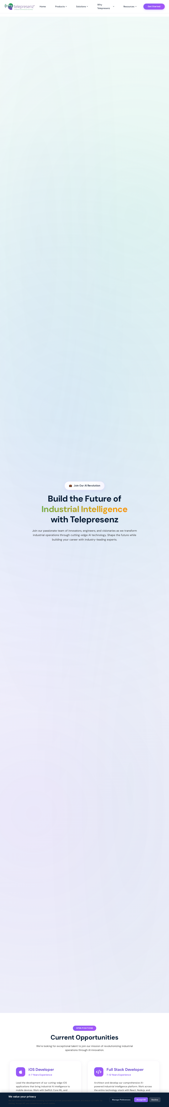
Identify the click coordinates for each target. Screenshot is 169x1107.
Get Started (154, 6)
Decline (154, 1100)
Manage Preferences (121, 1100)
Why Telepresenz (103, 6)
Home (43, 6)
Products (60, 6)
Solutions (81, 6)
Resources (128, 6)
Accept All (141, 1100)
